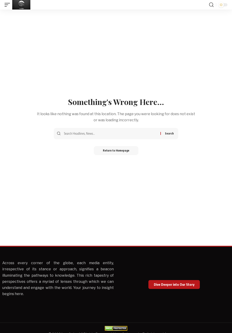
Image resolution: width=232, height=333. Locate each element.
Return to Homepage (116, 150)
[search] (211, 5)
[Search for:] (110, 133)
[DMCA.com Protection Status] (116, 328)
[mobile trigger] (8, 5)
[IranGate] (21, 5)
